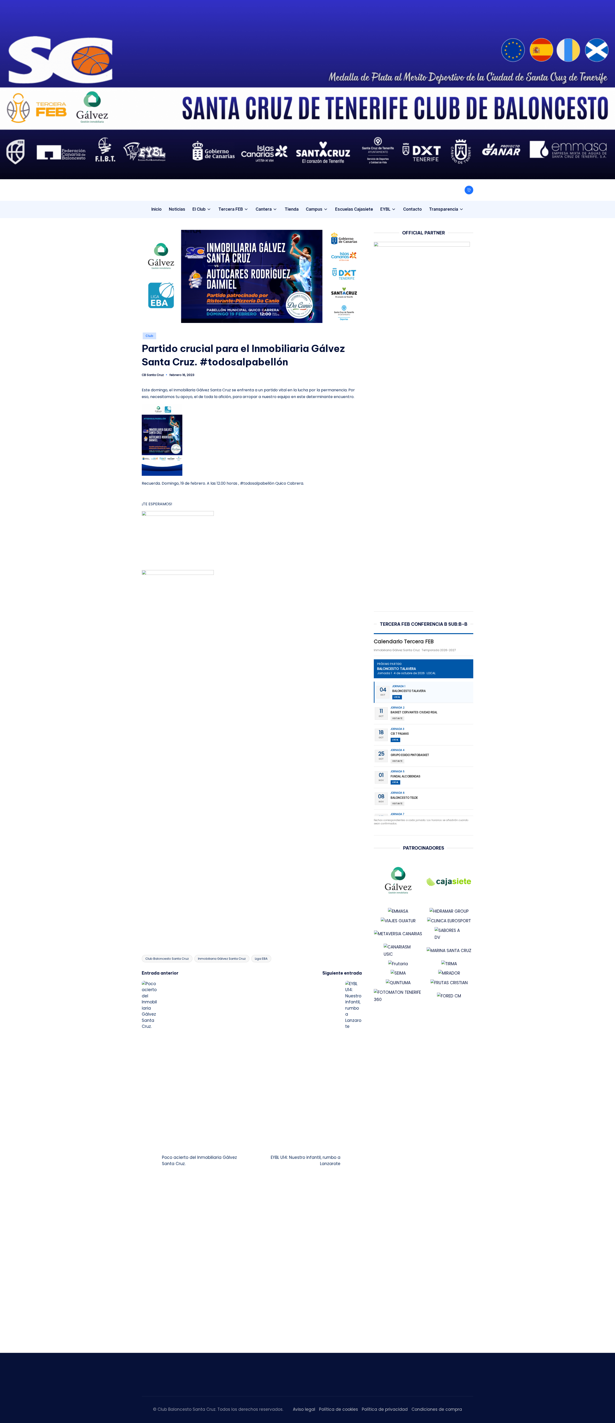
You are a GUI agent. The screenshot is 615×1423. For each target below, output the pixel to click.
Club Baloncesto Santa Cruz (167, 958)
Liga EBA (261, 958)
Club (149, 336)
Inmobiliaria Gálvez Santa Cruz (222, 958)
